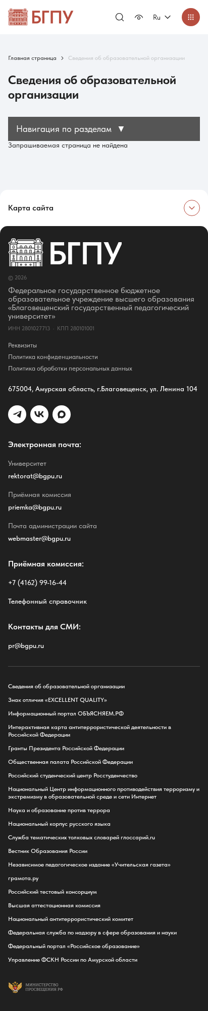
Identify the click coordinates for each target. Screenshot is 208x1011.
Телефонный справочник (47, 601)
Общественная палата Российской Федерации (70, 761)
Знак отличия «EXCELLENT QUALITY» (57, 699)
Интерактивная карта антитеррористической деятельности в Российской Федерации (89, 731)
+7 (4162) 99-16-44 (37, 583)
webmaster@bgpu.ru (39, 538)
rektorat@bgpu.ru (35, 476)
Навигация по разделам (71, 128)
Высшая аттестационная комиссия (54, 905)
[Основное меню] (191, 17)
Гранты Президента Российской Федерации (66, 748)
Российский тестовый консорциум (52, 891)
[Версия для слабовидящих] (139, 17)
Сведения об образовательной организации (66, 686)
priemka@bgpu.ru (35, 507)
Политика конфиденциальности (53, 356)
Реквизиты (22, 345)
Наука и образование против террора (59, 810)
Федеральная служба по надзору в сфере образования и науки (92, 932)
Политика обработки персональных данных (70, 368)
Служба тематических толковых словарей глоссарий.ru (81, 837)
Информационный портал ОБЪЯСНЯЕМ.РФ (66, 713)
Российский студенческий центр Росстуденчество (72, 775)
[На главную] (41, 17)
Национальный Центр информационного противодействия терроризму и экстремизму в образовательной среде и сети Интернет (103, 792)
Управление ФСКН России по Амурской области (72, 959)
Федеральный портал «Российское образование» (74, 946)
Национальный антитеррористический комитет (70, 918)
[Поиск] (120, 17)
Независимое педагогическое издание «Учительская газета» (89, 864)
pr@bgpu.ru (26, 645)
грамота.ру (23, 878)
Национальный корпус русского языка (59, 823)
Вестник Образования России (47, 850)
